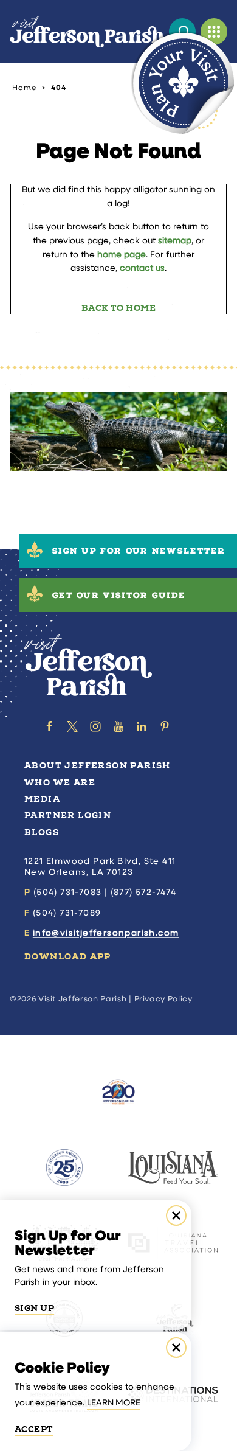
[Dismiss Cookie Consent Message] (176, 1347)
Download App (67, 957)
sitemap (174, 241)
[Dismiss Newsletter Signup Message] (176, 1215)
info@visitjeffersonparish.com (106, 933)
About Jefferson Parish (97, 765)
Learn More (113, 1403)
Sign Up (34, 1309)
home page (121, 255)
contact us (142, 268)
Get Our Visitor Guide (118, 596)
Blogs (41, 832)
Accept (34, 1430)
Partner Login (67, 815)
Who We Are (59, 783)
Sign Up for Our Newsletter (138, 552)
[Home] (87, 32)
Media (42, 799)
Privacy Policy (163, 999)
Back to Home (118, 308)
